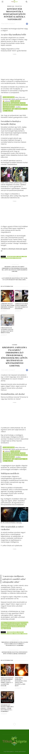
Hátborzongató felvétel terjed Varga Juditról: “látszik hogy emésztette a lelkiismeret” (7, 708)
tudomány (24, 633)
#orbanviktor (6, 107)
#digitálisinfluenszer (14, 105)
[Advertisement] (14, 66)
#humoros (17, 101)
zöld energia (18, 258)
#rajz (13, 109)
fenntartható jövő (12, 256)
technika (10, 633)
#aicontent (23, 103)
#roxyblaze (6, 105)
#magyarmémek (15, 103)
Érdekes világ (10, 6)
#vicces (12, 101)
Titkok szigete (4, 23)
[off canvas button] (2, 1)
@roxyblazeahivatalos (9, 97)
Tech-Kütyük (18, 6)
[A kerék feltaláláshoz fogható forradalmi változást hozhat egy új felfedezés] (21, 296)
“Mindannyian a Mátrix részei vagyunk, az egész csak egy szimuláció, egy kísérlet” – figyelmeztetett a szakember (14, 644)
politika (20, 632)
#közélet (12, 107)
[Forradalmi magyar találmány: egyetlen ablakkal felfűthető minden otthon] (7, 320)
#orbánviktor (24, 105)
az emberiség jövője (12, 632)
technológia (10, 258)
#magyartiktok (7, 103)
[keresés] (26, 2)
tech (24, 256)
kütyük (20, 256)
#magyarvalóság (7, 109)
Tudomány (14, 344)
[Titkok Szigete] (14, 741)
